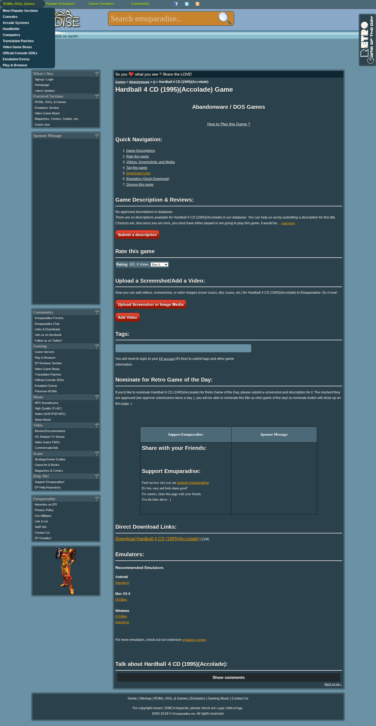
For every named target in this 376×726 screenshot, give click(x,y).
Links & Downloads (47, 329)
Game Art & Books (47, 464)
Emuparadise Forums (49, 318)
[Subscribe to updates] (197, 4)
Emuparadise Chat (47, 323)
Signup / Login (44, 79)
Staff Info (41, 526)
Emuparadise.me (184, 713)
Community (140, 4)
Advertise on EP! (46, 504)
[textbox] (171, 18)
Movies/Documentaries (50, 431)
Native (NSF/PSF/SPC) (50, 413)
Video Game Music (47, 113)
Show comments (228, 677)
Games (120, 81)
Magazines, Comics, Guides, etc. (57, 118)
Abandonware (139, 81)
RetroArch (122, 582)
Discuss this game (140, 185)
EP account (167, 358)
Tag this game (136, 168)
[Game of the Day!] (367, 40)
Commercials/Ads (46, 447)
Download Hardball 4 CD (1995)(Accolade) (157, 538)
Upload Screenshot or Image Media (151, 304)
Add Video (127, 317)
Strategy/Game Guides (50, 459)
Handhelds (11, 29)
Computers (11, 35)
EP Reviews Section (48, 363)
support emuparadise (193, 483)
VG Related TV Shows (50, 436)
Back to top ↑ (333, 684)
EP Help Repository (48, 487)
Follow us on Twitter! (48, 340)
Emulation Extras (16, 59)
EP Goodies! (43, 538)
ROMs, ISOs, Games (19, 4)
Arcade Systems (16, 23)
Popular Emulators (60, 4)
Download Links (138, 173)
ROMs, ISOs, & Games (50, 102)
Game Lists (42, 124)
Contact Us (42, 532)
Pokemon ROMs (46, 391)
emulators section (194, 639)
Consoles (10, 17)
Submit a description (137, 234)
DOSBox (121, 599)
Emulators (197, 698)
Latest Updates (45, 90)
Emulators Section (47, 107)
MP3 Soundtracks (47, 402)
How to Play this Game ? (228, 124)
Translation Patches (18, 41)
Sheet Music (43, 419)
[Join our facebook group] (176, 4)
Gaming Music (218, 698)
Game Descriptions (140, 151)
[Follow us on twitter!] (186, 4)
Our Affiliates (43, 515)
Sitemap (145, 698)
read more (288, 223)
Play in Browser (15, 65)
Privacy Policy (44, 510)
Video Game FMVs (47, 442)
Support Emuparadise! (49, 482)
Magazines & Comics (49, 470)
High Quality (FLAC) (48, 408)
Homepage (42, 85)
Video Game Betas (17, 47)
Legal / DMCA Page (230, 708)
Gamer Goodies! (101, 4)
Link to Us (41, 521)
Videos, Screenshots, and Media (150, 162)
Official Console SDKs (20, 53)
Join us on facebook (48, 334)
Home (132, 698)
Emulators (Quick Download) (147, 179)
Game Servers (45, 351)
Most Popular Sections (20, 11)
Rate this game (137, 156)
